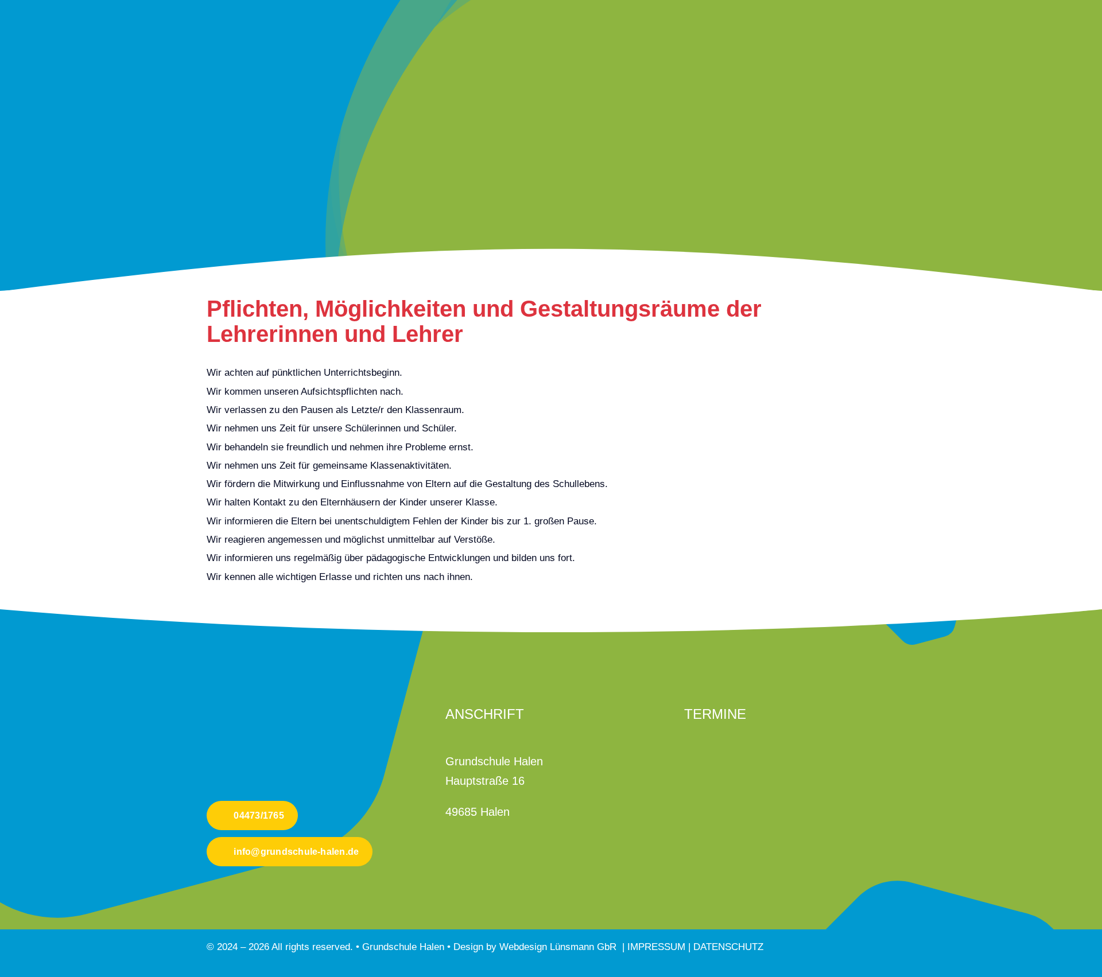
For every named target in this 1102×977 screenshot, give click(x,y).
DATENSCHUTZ (728, 946)
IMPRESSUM (657, 946)
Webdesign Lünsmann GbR (557, 946)
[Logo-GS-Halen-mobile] (250, 693)
